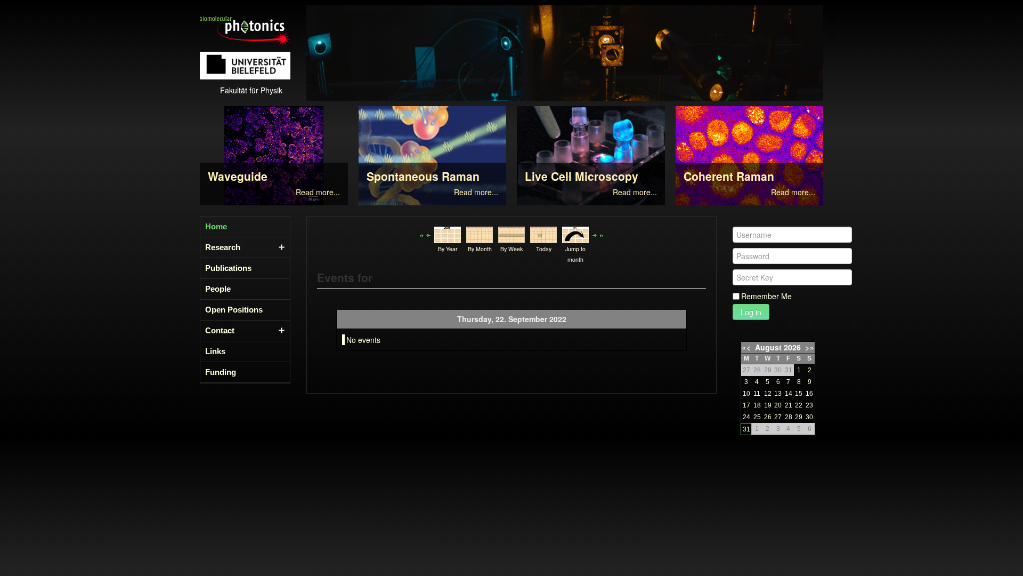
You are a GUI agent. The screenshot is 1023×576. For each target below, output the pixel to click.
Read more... (318, 192)
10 (746, 393)
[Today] (543, 233)
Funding (220, 372)
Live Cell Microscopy (581, 176)
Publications (228, 268)
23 (809, 405)
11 (756, 393)
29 (798, 417)
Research (222, 247)
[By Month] (479, 233)
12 (768, 393)
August (768, 347)
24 (746, 417)
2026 (792, 347)
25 (757, 417)
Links (215, 351)
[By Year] (447, 233)
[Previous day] (428, 234)
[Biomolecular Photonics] (245, 30)
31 (746, 429)
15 (798, 393)
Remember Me (766, 296)
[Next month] (601, 234)
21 (788, 405)
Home (216, 226)
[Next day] (594, 234)
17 (746, 405)
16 (809, 393)
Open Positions (234, 309)
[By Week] (511, 233)
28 (788, 417)
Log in (751, 312)
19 (768, 405)
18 (757, 405)
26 (768, 417)
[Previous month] (422, 234)
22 (798, 405)
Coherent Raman (729, 176)
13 (778, 393)
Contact (219, 330)
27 (778, 417)
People (218, 288)
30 (809, 417)
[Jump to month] (575, 233)
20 (778, 405)
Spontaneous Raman (423, 176)
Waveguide (237, 176)
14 (788, 393)
